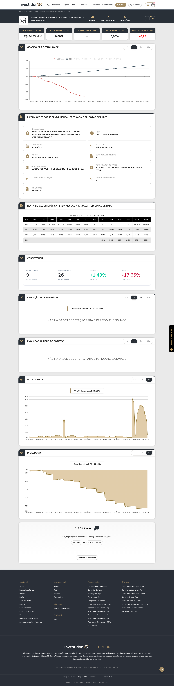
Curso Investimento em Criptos (133, 593)
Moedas (57, 593)
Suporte (102, 667)
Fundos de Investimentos (29, 618)
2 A (134, 47)
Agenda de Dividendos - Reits (99, 618)
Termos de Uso (81, 667)
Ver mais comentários (87, 557)
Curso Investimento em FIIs (132, 590)
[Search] (48, 5)
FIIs (73, 5)
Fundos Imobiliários (27, 590)
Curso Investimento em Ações (133, 586)
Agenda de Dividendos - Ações (99, 608)
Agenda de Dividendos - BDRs (99, 622)
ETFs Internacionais (27, 611)
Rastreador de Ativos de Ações (100, 604)
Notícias (96, 5)
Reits (56, 590)
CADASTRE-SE (94, 543)
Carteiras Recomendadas (97, 586)
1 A (127, 47)
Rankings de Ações (95, 593)
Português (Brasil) (68, 677)
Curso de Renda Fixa (130, 597)
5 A (141, 47)
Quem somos (113, 667)
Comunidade (107, 5)
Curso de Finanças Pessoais (132, 608)
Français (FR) (107, 677)
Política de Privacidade (64, 667)
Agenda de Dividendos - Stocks (100, 615)
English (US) (82, 677)
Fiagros (22, 593)
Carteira (136, 5)
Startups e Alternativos (62, 608)
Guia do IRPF (92, 625)
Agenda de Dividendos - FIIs (98, 611)
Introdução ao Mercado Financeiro (135, 604)
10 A (148, 47)
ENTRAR (76, 543)
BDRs (22, 597)
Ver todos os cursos (129, 611)
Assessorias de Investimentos (31, 622)
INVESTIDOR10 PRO (171, 336)
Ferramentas (83, 5)
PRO (122, 5)
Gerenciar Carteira (95, 590)
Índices (22, 604)
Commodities (58, 597)
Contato (93, 667)
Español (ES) (94, 677)
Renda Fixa (24, 615)
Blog (55, 619)
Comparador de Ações (96, 601)
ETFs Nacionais (25, 608)
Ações (66, 5)
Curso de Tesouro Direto (131, 601)
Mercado (56, 5)
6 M (126, 297)
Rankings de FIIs (94, 597)
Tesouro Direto (25, 601)
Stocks (56, 586)
